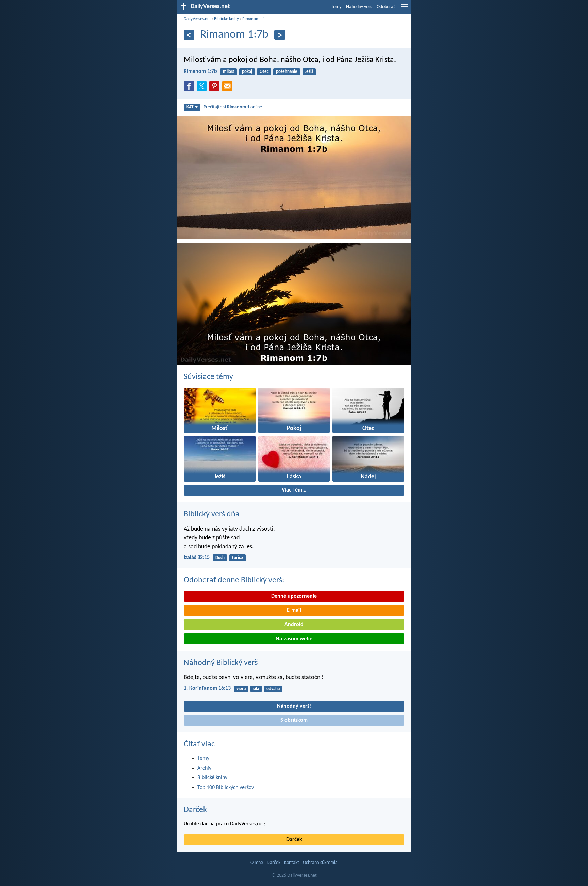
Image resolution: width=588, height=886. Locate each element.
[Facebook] (190, 88)
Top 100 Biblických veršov (225, 787)
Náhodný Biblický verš (221, 663)
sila (256, 689)
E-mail (294, 610)
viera (241, 689)
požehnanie (286, 71)
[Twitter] (203, 88)
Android (294, 624)
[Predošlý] (189, 35)
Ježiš (309, 71)
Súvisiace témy (208, 377)
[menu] (404, 9)
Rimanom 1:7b (200, 71)
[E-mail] (228, 88)
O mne (256, 862)
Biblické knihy (226, 19)
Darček (195, 810)
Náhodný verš (359, 7)
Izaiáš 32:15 (197, 557)
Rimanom (250, 19)
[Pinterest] (215, 88)
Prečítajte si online (232, 107)
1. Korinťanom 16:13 (207, 688)
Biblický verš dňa (212, 514)
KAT (189, 107)
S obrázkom (294, 720)
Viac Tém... (294, 490)
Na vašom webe (294, 639)
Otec (264, 71)
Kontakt (291, 862)
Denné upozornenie (294, 596)
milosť (228, 71)
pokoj (247, 71)
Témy (336, 7)
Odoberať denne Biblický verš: (234, 580)
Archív (204, 768)
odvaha (273, 689)
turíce (237, 557)
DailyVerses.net (197, 19)
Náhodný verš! (294, 706)
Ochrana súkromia (320, 862)
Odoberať (386, 7)
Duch (220, 557)
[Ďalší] (279, 35)
